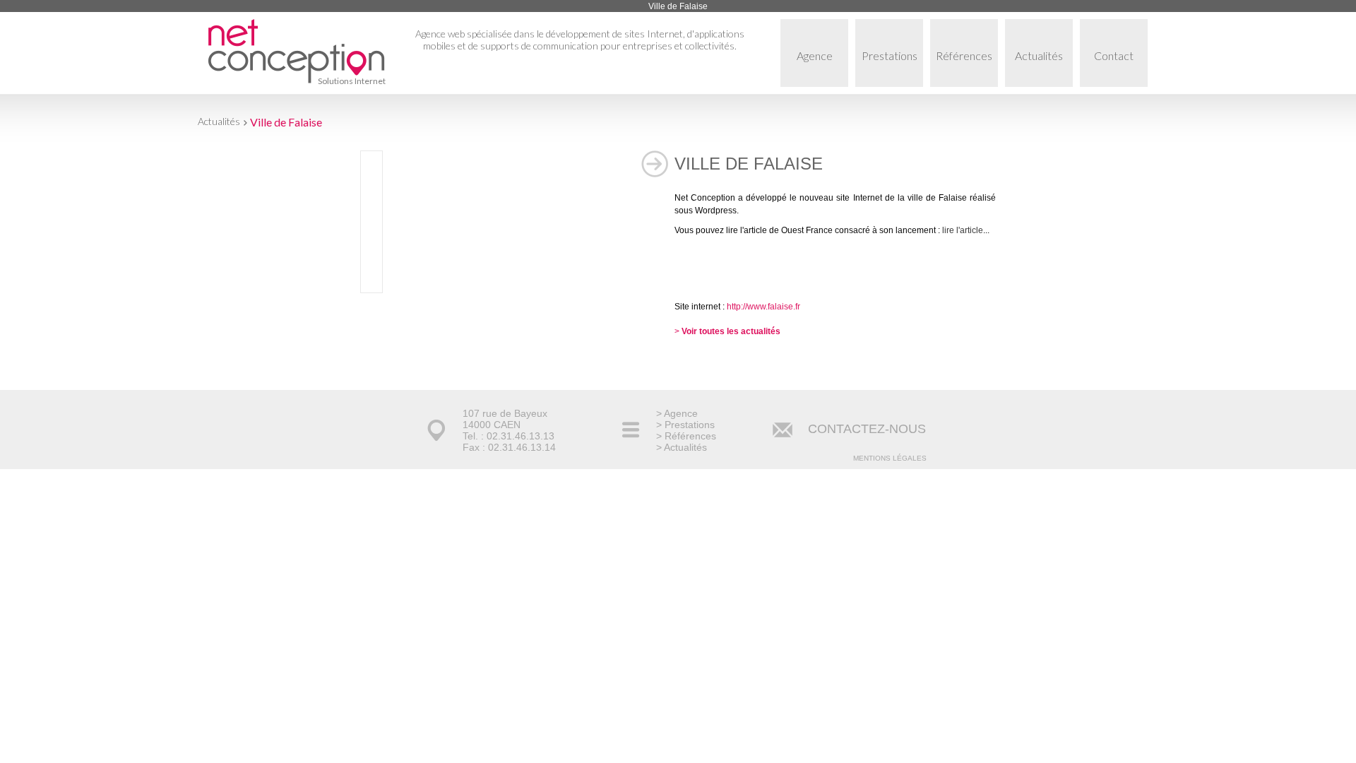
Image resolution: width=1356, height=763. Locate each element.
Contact (1114, 55)
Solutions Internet (352, 81)
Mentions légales (890, 458)
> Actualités (681, 447)
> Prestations (685, 424)
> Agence (677, 413)
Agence (815, 55)
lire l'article (962, 230)
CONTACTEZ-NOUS (867, 429)
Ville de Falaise (286, 122)
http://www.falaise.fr (763, 307)
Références (964, 55)
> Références (686, 436)
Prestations (889, 55)
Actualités (1039, 55)
